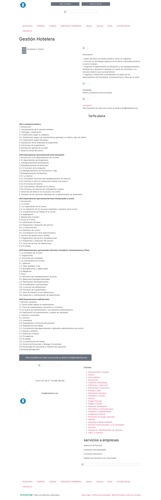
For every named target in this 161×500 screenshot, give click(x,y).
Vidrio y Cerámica (95, 433)
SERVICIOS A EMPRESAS (71, 26)
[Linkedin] (23, 5)
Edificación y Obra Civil (98, 385)
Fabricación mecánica (97, 393)
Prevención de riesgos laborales (101, 417)
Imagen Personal (95, 401)
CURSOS (52, 26)
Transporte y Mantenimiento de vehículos (105, 430)
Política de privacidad (101, 495)
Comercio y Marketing (97, 382)
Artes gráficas (94, 377)
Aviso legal (86, 495)
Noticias (99, 26)
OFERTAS (41, 26)
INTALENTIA (27, 26)
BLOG (110, 26)
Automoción (93, 380)
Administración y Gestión (98, 372)
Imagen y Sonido (95, 404)
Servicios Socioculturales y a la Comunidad (106, 425)
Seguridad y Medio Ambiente (100, 422)
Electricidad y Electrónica (98, 388)
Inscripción (87, 105)
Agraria (91, 375)
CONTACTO (27, 31)
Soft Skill (92, 427)
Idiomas (91, 398)
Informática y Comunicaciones (100, 409)
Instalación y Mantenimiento (99, 411)
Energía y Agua (94, 390)
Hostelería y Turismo (35, 49)
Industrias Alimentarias (97, 406)
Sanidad (91, 419)
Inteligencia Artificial (96, 414)
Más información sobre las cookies (126, 495)
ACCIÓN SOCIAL (123, 26)
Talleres (89, 26)
